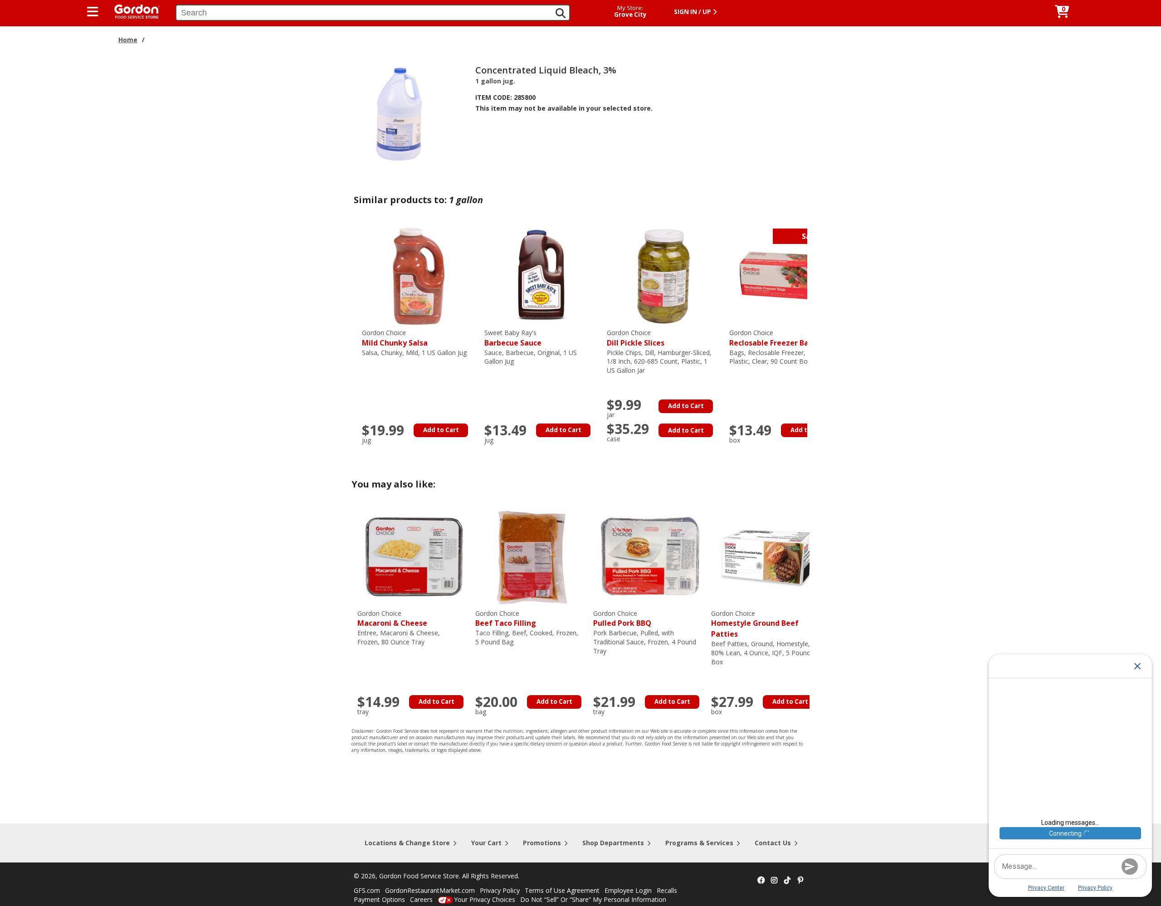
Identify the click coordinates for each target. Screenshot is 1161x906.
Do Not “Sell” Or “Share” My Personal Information (593, 899)
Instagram (774, 881)
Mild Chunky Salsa (395, 338)
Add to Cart (441, 430)
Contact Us (773, 842)
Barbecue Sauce (512, 338)
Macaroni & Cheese (392, 618)
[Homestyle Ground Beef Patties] (768, 556)
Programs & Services (699, 842)
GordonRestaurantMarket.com (430, 890)
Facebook (761, 881)
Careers (421, 899)
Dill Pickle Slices (635, 338)
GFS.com (367, 890)
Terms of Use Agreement (562, 890)
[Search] (561, 13)
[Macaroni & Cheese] (414, 556)
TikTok (787, 881)
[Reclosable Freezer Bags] (786, 275)
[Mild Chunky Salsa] (418, 275)
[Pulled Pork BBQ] (650, 556)
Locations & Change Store (407, 842)
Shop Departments (613, 842)
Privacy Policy (500, 890)
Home (127, 39)
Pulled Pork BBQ (622, 618)
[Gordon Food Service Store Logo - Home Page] (132, 10)
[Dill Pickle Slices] (663, 275)
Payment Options (379, 899)
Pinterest (800, 881)
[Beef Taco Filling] (532, 556)
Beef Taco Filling (505, 618)
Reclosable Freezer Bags (773, 338)
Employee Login (628, 890)
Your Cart (486, 842)
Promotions (542, 842)
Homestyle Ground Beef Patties (755, 624)
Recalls (667, 890)
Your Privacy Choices (484, 899)
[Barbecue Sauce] (541, 275)
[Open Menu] (92, 11)
